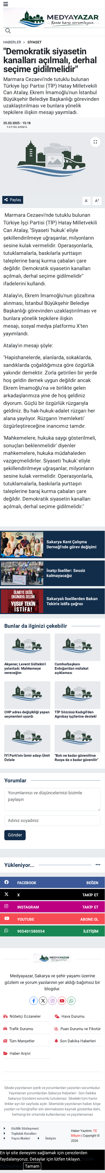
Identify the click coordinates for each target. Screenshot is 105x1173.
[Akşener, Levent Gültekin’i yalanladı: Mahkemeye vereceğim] (27, 646)
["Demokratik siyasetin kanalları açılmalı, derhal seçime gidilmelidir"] (52, 163)
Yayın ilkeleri (20, 1138)
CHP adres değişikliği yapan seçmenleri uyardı (27, 714)
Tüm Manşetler (22, 1041)
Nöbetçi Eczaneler (25, 1016)
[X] (43, 1001)
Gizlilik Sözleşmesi (24, 1128)
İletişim (50, 1138)
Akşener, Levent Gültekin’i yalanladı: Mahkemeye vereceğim (25, 668)
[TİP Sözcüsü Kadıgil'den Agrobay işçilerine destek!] (78, 694)
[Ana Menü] (5, 4)
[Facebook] (33, 1001)
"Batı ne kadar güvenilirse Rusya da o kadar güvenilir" (76, 757)
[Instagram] (52, 1001)
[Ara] (8, 31)
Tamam (32, 1166)
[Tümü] (98, 864)
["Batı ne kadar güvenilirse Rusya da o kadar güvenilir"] (78, 738)
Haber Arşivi (20, 1053)
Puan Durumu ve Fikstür (81, 1029)
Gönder (15, 834)
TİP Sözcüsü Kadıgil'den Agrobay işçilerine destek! (76, 714)
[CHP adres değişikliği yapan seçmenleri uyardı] (27, 694)
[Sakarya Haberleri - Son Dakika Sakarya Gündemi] (54, 17)
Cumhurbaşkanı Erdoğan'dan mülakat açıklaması (71, 668)
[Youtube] (62, 1001)
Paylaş (15, 199)
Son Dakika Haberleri (78, 1041)
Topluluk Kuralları (23, 1133)
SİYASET (34, 42)
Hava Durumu (73, 1016)
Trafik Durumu (21, 1029)
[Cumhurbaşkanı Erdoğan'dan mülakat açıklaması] (78, 646)
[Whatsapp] (71, 1001)
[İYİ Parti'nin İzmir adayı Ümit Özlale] (27, 738)
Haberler (12, 42)
